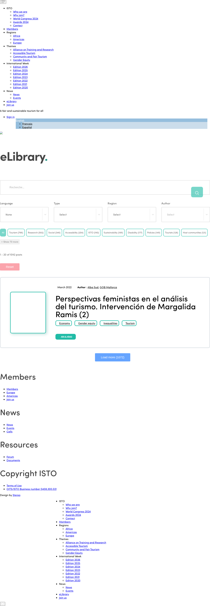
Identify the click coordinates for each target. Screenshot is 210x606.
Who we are (20, 11)
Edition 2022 (20, 80)
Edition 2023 (20, 77)
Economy (64, 323)
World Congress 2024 (25, 18)
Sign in (11, 117)
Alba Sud (93, 287)
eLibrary (12, 101)
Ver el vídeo (66, 336)
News (16, 94)
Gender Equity (21, 60)
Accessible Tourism (24, 53)
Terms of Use (14, 485)
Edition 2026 (20, 66)
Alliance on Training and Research (33, 49)
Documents (13, 460)
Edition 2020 (20, 87)
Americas (18, 39)
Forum (10, 456)
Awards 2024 (21, 22)
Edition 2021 (20, 84)
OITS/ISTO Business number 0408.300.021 (32, 489)
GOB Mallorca (108, 287)
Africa (16, 35)
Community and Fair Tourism (30, 56)
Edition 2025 (20, 70)
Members (12, 29)
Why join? (18, 15)
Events (17, 97)
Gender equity (86, 323)
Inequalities (110, 323)
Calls (9, 431)
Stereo (16, 495)
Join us (10, 104)
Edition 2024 (20, 73)
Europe (17, 42)
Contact (17, 25)
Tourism (130, 323)
